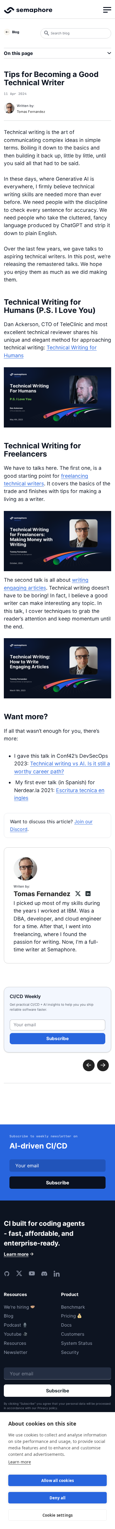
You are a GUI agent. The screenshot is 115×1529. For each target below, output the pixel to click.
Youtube (13, 1334)
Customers (72, 1334)
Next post (89, 1065)
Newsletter (15, 1352)
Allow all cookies (57, 1480)
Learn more (19, 1462)
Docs (66, 1325)
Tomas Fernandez (31, 112)
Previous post (103, 1065)
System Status (76, 1343)
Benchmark (73, 1307)
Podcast (12, 1325)
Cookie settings (57, 1515)
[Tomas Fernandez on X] (77, 893)
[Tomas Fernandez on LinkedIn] (88, 893)
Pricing (68, 1316)
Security (70, 1352)
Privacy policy (47, 1408)
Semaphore (28, 13)
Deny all (58, 1498)
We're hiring (16, 1307)
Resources (15, 1343)
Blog (8, 1316)
